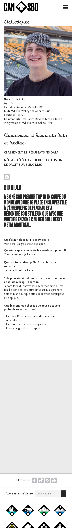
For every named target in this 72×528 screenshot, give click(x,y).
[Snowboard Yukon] (12, 515)
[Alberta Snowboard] (60, 515)
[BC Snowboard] (44, 515)
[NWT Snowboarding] (28, 515)
